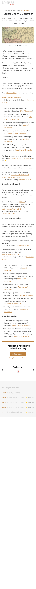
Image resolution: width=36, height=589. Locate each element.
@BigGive (12, 158)
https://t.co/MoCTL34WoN (20, 175)
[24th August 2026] (18, 393)
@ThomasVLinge (11, 93)
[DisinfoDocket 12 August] (18, 407)
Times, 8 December (26, 295)
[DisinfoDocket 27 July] (18, 412)
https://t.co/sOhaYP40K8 (10, 254)
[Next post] (32, 370)
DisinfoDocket (26, 10)
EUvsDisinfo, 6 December (21, 325)
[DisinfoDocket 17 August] (18, 402)
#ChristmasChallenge (24, 158)
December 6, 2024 (8, 214)
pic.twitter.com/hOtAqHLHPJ (12, 97)
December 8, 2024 (24, 180)
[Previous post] (3, 370)
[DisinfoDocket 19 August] (18, 397)
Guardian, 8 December (13, 303)
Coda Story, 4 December (24, 150)
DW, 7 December (26, 111)
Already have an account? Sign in (18, 358)
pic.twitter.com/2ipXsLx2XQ (11, 209)
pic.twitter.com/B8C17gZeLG (12, 177)
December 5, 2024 (22, 245)
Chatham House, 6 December (15, 133)
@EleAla (22, 202)
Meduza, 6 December (21, 336)
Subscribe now (18, 354)
